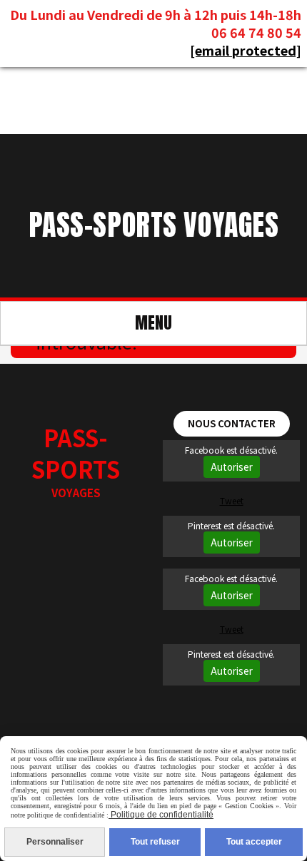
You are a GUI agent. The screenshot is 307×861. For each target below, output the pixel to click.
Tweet (231, 500)
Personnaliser (55, 842)
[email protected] (245, 50)
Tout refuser (155, 842)
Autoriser (232, 467)
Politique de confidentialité (161, 815)
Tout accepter (254, 842)
